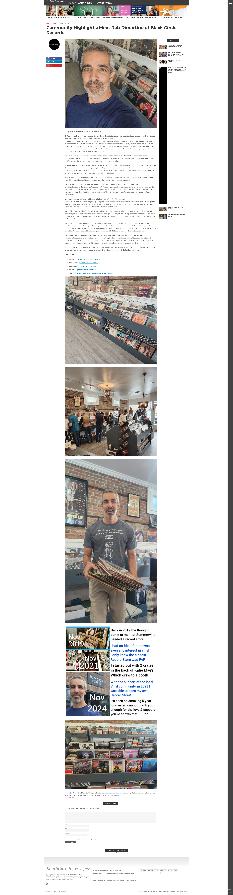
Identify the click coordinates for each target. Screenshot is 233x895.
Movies (175, 870)
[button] (230, 2)
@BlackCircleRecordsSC (88, 263)
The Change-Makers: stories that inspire (85, 2)
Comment (67, 811)
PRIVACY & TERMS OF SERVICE (167, 891)
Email (66, 828)
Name (66, 824)
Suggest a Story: (71, 793)
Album (170, 870)
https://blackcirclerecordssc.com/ (90, 259)
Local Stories (51, 23)
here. (118, 795)
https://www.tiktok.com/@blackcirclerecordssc (94, 273)
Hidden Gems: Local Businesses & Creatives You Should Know (104, 3)
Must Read (150, 870)
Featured (143, 870)
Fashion (157, 873)
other (156, 870)
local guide (150, 873)
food (162, 873)
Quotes (143, 873)
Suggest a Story (182, 891)
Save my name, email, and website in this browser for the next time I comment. (84, 839)
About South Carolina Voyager (148, 891)
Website (67, 833)
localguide (163, 870)
